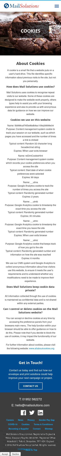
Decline (15, 454)
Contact (37, 428)
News (20, 419)
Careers (10, 419)
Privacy (31, 419)
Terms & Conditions (43, 424)
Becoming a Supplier (19, 428)
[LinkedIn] (40, 414)
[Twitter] (32, 414)
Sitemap (49, 428)
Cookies (26, 424)
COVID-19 (12, 424)
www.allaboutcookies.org (41, 348)
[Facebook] (23, 414)
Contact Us (30, 386)
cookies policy (25, 448)
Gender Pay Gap (47, 419)
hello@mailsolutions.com (32, 405)
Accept (5, 454)
